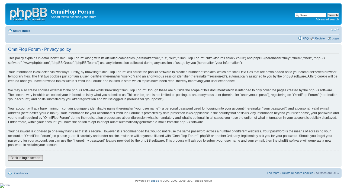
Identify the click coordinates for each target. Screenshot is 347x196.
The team (273, 173)
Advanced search (327, 19)
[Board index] (29, 13)
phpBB (155, 180)
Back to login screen (25, 158)
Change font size (335, 29)
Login (335, 38)
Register (320, 38)
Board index (21, 30)
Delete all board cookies (297, 173)
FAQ (306, 38)
